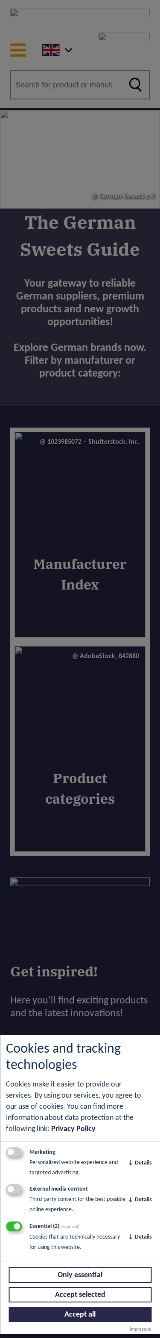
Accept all (80, 1315)
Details (140, 1163)
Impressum (140, 1329)
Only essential (80, 1275)
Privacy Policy (73, 1129)
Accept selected (80, 1295)
